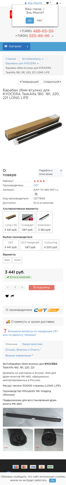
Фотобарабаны (32, 59)
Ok (52, 481)
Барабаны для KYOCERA (21, 64)
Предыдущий (30, 82)
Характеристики (32, 344)
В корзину (41, 287)
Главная (11, 59)
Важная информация (19, 355)
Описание (12, 344)
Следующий (51, 82)
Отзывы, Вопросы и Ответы (23, 349)
